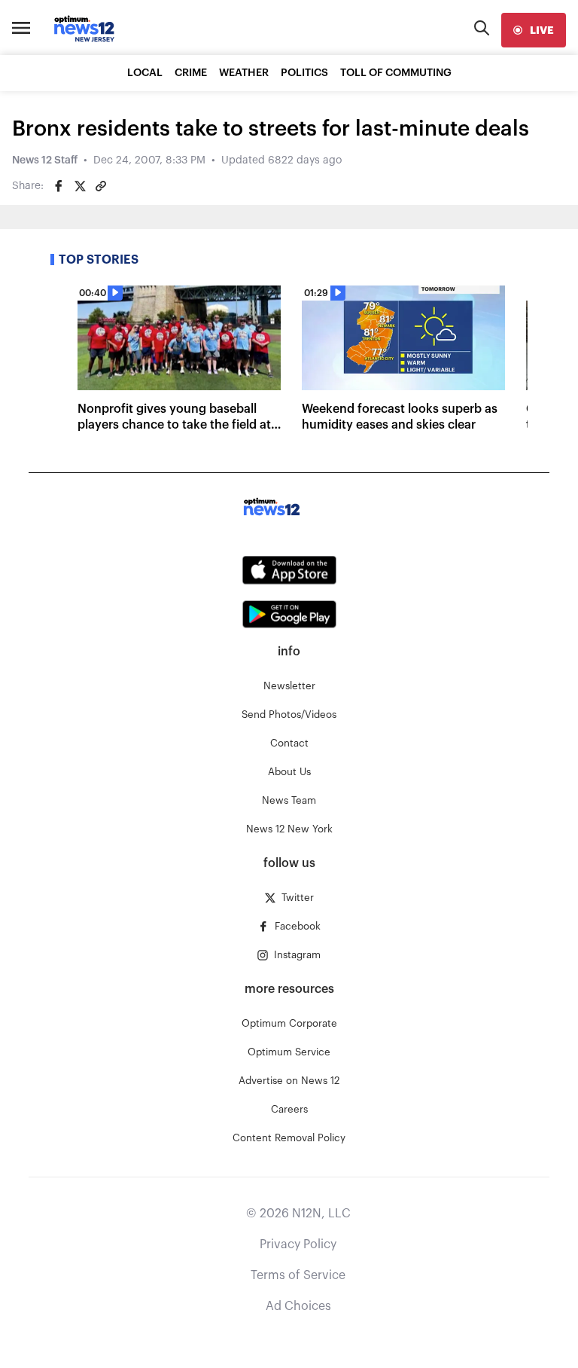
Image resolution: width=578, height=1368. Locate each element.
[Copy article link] (101, 186)
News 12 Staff (45, 160)
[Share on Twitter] (80, 186)
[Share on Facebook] (59, 186)
